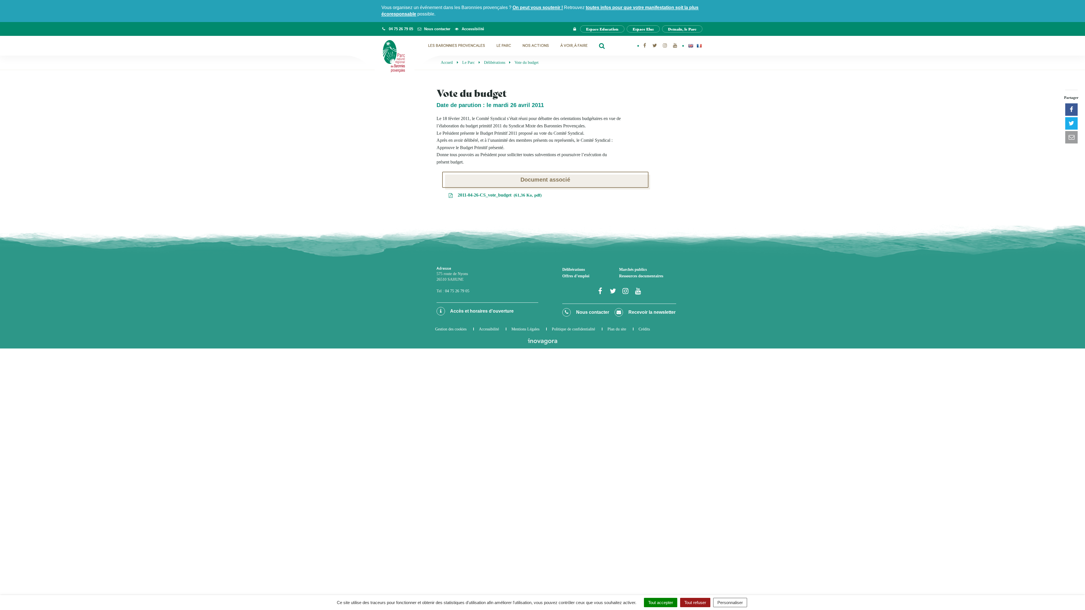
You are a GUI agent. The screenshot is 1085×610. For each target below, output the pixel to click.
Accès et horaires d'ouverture (481, 311)
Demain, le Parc (682, 29)
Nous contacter (592, 312)
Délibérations (573, 269)
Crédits (644, 329)
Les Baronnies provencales (456, 45)
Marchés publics (633, 269)
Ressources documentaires (641, 276)
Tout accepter (660, 602)
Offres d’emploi (575, 276)
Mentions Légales (525, 329)
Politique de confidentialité (573, 329)
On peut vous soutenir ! (538, 7)
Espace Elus (643, 29)
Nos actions (535, 45)
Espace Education (602, 29)
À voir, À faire (574, 45)
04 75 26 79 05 (457, 291)
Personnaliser (730, 602)
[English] (690, 45)
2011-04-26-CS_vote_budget (498, 195)
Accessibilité (489, 329)
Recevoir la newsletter (651, 312)
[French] (699, 45)
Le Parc (503, 45)
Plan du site (616, 329)
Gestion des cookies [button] (450, 329)
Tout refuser (695, 602)
